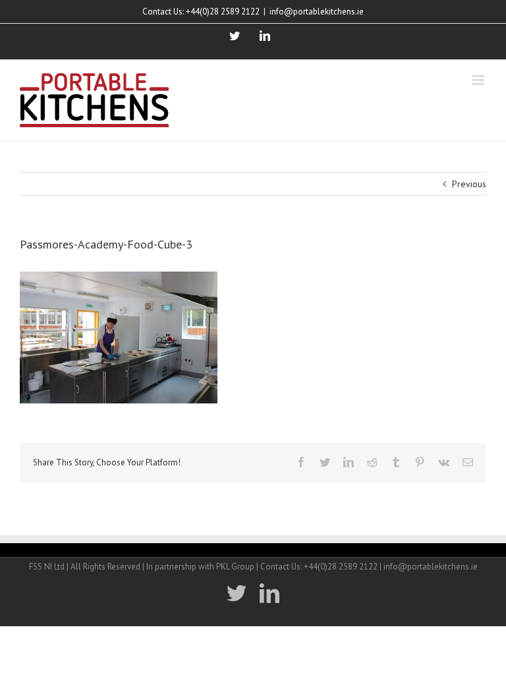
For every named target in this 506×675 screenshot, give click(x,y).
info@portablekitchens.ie (316, 11)
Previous (469, 184)
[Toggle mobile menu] (479, 80)
